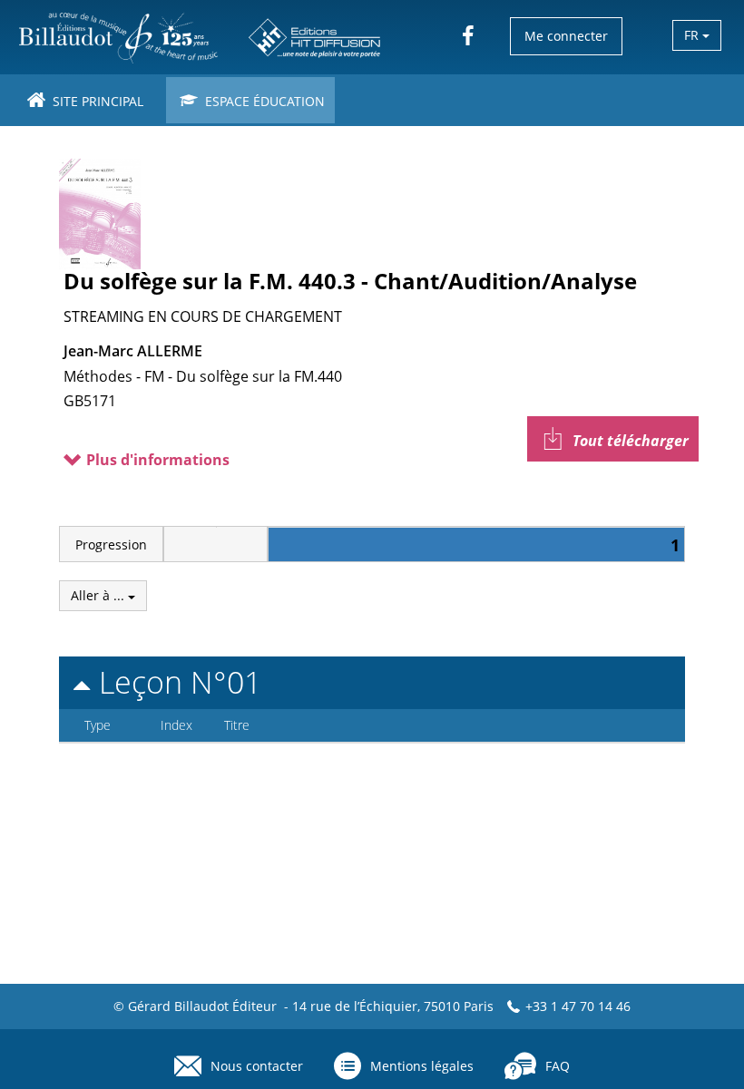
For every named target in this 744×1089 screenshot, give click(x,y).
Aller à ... (99, 595)
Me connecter (566, 35)
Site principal (96, 101)
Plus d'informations (156, 460)
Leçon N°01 (176, 682)
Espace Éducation (263, 101)
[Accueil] (201, 37)
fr (693, 35)
